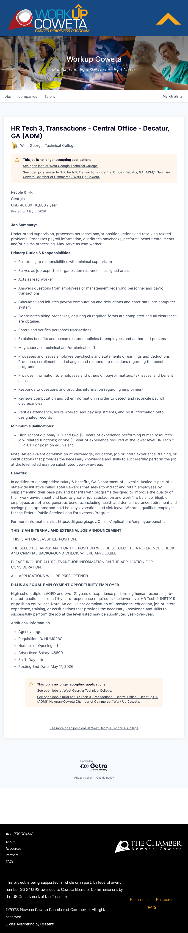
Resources (13, 848)
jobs (7, 96)
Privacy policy (83, 777)
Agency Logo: (30, 631)
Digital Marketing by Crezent (30, 924)
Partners (12, 855)
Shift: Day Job (30, 659)
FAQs (10, 861)
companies (27, 96)
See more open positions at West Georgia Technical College (94, 728)
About (10, 842)
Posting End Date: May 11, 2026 (45, 666)
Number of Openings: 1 (38, 645)
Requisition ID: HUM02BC (40, 638)
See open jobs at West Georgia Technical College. (60, 166)
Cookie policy (105, 777)
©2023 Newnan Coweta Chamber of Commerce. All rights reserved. (56, 912)
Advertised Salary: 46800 (40, 652)
